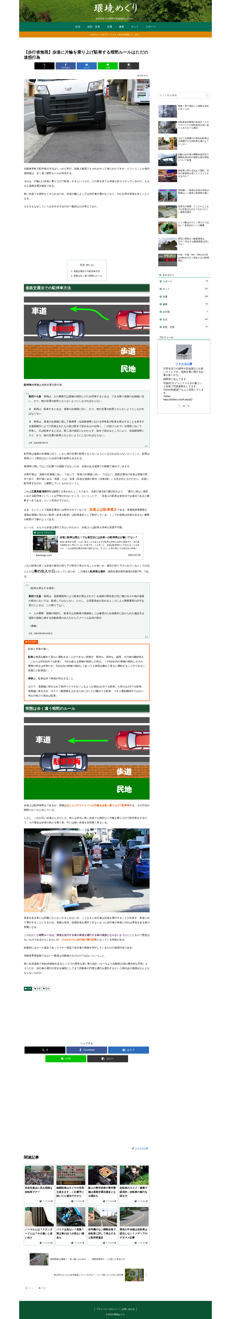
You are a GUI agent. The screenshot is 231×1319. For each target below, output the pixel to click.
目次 (82, 264)
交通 (29, 989)
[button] (129, 65)
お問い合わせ (128, 1309)
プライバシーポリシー (107, 1309)
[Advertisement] (87, 234)
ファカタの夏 (183, 363)
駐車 (47, 989)
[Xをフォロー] (179, 406)
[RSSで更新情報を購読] (188, 406)
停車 (39, 989)
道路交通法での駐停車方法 (87, 271)
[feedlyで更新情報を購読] (184, 406)
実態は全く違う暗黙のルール (88, 276)
